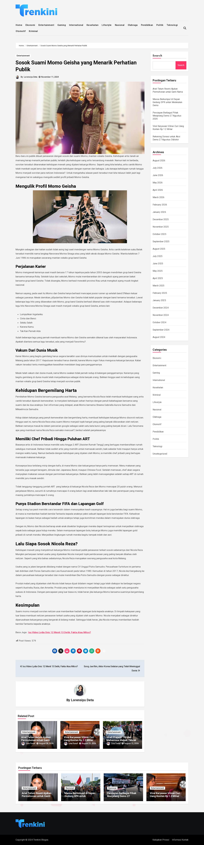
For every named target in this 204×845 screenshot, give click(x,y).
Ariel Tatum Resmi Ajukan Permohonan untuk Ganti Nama (36, 740)
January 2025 (159, 300)
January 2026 (159, 212)
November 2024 (161, 315)
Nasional (119, 25)
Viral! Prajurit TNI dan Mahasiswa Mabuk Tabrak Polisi (121, 740)
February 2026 (160, 204)
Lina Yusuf (30, 743)
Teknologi (172, 25)
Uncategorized (160, 453)
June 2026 (158, 175)
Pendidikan (147, 25)
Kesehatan (93, 25)
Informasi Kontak (180, 839)
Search (157, 55)
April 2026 (158, 190)
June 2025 (158, 263)
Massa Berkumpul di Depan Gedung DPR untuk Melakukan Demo (167, 102)
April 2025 (158, 278)
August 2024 (159, 337)
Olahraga (133, 25)
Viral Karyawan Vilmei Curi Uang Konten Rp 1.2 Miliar (79, 739)
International (76, 25)
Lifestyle (107, 25)
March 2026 (158, 197)
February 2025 (160, 293)
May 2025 (158, 271)
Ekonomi (30, 25)
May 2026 (158, 182)
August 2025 (159, 249)
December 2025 (161, 219)
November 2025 (161, 226)
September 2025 (161, 241)
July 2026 (158, 168)
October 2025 (159, 234)
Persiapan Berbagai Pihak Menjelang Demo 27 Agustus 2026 (167, 115)
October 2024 (159, 322)
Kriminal (33, 31)
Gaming (61, 25)
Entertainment (46, 25)
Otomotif (21, 31)
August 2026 (159, 160)
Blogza (44, 839)
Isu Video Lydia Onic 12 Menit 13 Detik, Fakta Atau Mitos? (59, 632)
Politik (159, 25)
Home (19, 25)
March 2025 (158, 285)
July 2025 (158, 256)
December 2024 (161, 307)
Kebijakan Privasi (161, 839)
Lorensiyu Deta (30, 77)
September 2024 (161, 329)
